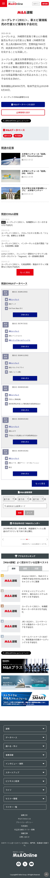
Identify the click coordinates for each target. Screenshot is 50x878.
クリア (29, 512)
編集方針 (24, 815)
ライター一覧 (11, 806)
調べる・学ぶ (11, 746)
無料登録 (45, 4)
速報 (7, 728)
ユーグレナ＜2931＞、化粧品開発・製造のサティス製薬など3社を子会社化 (24, 265)
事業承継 (9, 755)
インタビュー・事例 (14, 763)
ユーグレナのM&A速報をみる (16, 97)
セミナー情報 (11, 798)
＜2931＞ (21, 20)
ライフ (8, 790)
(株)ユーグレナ (14, 299)
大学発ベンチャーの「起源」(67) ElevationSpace (34, 154)
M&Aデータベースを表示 (24, 104)
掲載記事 (24, 833)
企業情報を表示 (23, 112)
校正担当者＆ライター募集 (24, 829)
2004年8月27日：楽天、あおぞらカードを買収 (23, 528)
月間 (36, 568)
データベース (11, 737)
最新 (14, 568)
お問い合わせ (24, 837)
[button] (21, 539)
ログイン (36, 4)
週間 (25, 568)
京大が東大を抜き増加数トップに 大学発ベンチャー (34, 189)
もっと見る (25, 272)
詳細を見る (25, 315)
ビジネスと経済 (12, 781)
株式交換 (5, 293)
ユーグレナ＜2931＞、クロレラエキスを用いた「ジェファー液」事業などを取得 (24, 234)
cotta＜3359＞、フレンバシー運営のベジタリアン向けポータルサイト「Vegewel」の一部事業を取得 (24, 255)
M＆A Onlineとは (24, 818)
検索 (20, 512)
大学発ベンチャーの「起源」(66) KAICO (34, 172)
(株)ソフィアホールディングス (19, 340)
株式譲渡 (18, 135)
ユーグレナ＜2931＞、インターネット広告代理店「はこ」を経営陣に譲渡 (24, 244)
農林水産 (7, 135)
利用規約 (24, 826)
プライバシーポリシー (24, 822)
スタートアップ (12, 772)
